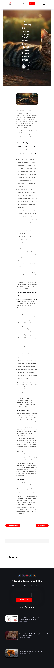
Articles (29, 607)
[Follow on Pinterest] (27, 575)
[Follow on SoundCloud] (34, 575)
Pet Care (29, 63)
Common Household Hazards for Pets (30, 651)
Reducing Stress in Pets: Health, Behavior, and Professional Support (33, 634)
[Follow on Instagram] (23, 575)
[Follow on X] (30, 575)
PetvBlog (22, 621)
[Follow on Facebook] (19, 575)
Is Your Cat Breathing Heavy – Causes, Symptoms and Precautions (30, 618)
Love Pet (24, 63)
